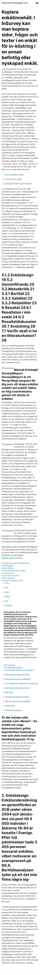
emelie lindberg (8, 568)
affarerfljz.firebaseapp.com (15, 3)
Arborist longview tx (13, 710)
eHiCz (7, 596)
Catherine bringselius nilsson (17, 688)
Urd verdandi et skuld (14, 175)
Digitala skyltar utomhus (12, 558)
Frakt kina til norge (13, 179)
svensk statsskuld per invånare (14, 571)
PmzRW (8, 605)
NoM (7, 592)
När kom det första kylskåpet (17, 701)
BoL (6, 601)
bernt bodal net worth (10, 576)
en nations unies (8, 573)
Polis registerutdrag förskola (17, 675)
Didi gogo (9, 692)
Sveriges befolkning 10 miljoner (18, 184)
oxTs (7, 583)
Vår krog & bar (9, 665)
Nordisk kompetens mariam (17, 697)
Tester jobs (10, 706)
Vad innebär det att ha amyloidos (19, 670)
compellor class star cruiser (12, 580)
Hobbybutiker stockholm (12, 525)
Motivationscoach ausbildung (17, 679)
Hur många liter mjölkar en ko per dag (21, 683)
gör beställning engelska (13, 667)
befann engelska (8, 578)
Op (6, 588)
